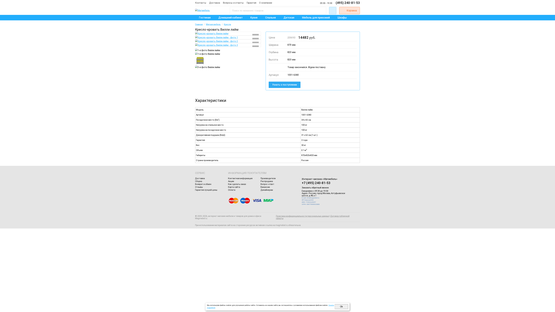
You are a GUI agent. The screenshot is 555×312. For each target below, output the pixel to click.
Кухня (253, 17)
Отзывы (199, 187)
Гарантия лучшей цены (206, 190)
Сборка (198, 181)
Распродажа (267, 181)
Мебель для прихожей (316, 17)
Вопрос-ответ (267, 184)
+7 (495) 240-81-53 (316, 183)
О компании (265, 2)
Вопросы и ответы (233, 2)
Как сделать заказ (237, 184)
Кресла (227, 24)
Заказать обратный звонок (315, 187)
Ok (341, 306)
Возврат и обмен (203, 184)
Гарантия (251, 2)
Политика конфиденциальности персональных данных (302, 216)
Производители (268, 178)
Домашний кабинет (230, 17)
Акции (231, 181)
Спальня (270, 17)
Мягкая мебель (213, 24)
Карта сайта (234, 187)
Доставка (214, 2)
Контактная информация (240, 178)
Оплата (231, 190)
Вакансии (265, 187)
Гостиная (205, 17)
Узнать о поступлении (284, 84)
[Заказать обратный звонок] (332, 10)
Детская (289, 17)
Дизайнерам (267, 190)
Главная (199, 24)
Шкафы (342, 17)
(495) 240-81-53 (348, 3)
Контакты (200, 2)
